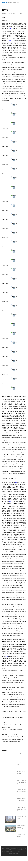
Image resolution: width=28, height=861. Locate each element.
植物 (10, 40)
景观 (10, 29)
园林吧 (5, 2)
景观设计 (4, 13)
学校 (10, 501)
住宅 (16, 482)
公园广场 (10, 13)
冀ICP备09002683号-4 (13, 853)
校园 (6, 656)
